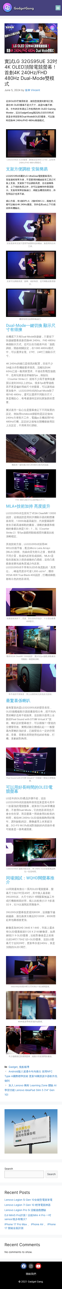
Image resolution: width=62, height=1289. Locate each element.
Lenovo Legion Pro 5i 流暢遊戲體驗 (25, 1210)
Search (9, 1168)
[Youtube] (38, 1266)
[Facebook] (23, 1266)
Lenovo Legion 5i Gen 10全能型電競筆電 (28, 1199)
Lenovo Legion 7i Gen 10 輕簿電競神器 (28, 1204)
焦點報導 (24, 1066)
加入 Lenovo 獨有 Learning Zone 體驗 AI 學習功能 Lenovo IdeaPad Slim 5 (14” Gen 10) (30, 1090)
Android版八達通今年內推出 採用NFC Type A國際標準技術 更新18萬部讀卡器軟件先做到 (31, 1076)
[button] (58, 7)
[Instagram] (31, 1266)
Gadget (13, 1066)
